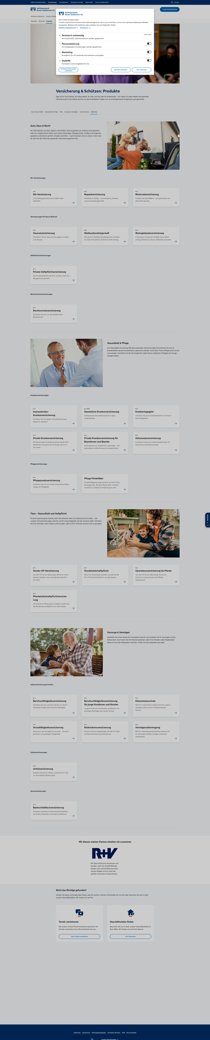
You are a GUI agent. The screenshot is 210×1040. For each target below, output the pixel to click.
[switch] (149, 43)
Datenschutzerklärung (67, 28)
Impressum (84, 28)
